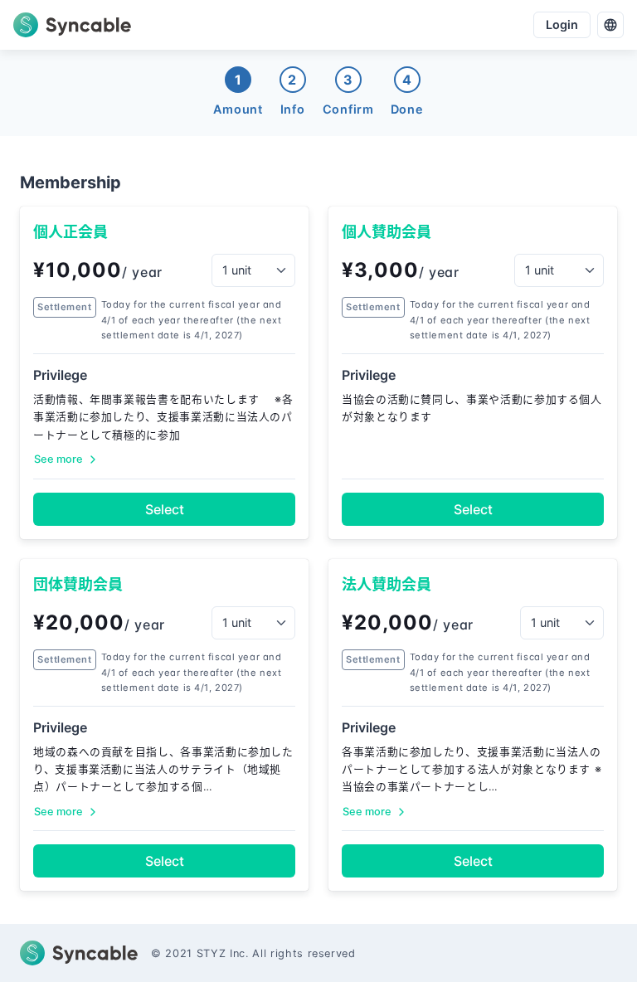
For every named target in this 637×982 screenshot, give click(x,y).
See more (58, 459)
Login (562, 24)
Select (164, 509)
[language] (610, 25)
